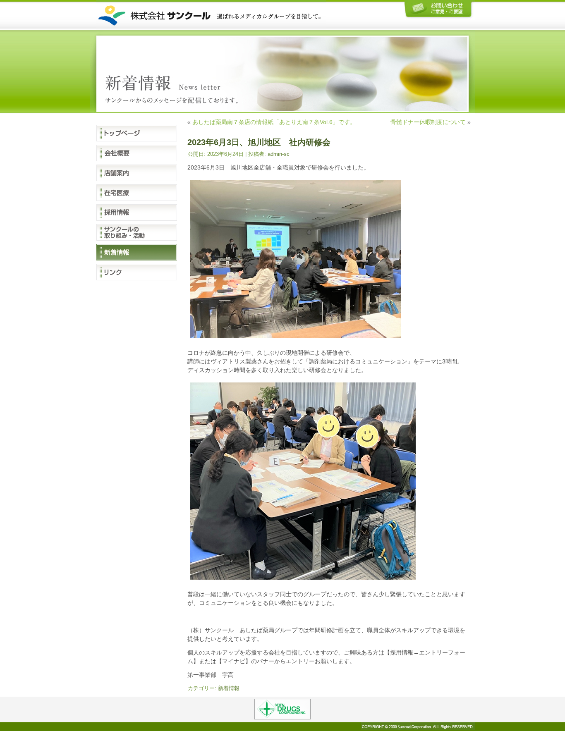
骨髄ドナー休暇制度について (428, 122)
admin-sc (279, 154)
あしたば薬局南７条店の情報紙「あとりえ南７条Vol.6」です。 (274, 122)
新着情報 (228, 688)
